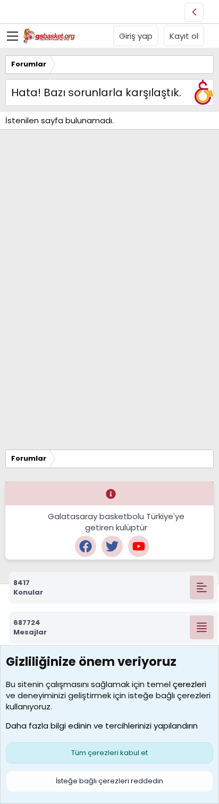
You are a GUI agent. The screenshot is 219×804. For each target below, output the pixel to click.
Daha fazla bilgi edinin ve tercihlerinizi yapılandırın (102, 725)
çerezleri (189, 684)
